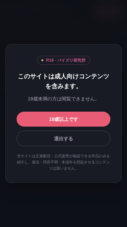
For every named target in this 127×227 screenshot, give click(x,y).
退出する (63, 138)
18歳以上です (63, 119)
